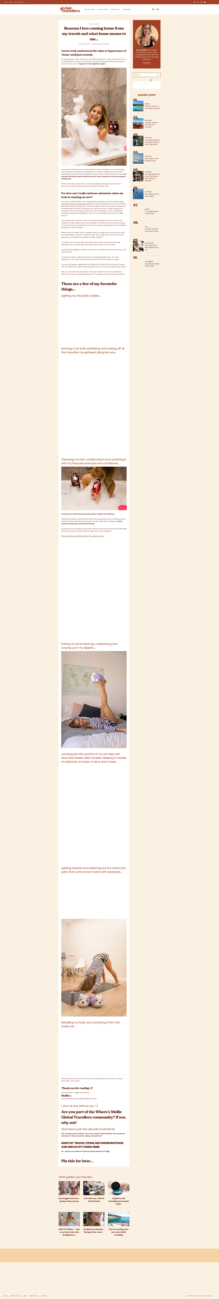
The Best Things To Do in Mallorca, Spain (152, 107)
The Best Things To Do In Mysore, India (152, 230)
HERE (108, 1151)
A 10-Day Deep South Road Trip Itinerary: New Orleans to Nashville (152, 177)
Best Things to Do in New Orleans (152, 195)
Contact (44, 1296)
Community (127, 9)
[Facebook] (198, 2)
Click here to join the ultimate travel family (88, 1129)
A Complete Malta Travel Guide (151, 212)
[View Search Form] (153, 9)
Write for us (34, 1296)
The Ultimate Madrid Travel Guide (152, 265)
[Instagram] (194, 2)
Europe (147, 104)
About (11, 2)
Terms (25, 1296)
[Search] (157, 74)
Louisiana (148, 172)
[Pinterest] (201, 2)
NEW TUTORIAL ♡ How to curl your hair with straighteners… (69, 1232)
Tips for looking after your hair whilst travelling (118, 1232)
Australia (148, 120)
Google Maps (103, 9)
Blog (5, 2)
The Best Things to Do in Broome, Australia (151, 124)
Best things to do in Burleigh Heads (152, 159)
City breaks (149, 261)
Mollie (88, 44)
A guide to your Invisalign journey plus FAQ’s (118, 1201)
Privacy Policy (15, 1296)
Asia (146, 226)
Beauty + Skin (94, 24)
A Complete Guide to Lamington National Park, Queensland (152, 142)
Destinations (90, 9)
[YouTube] (204, 2)
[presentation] (69, 1188)
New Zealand (149, 243)
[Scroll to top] (211, 1294)
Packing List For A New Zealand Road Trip (152, 247)
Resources (115, 9)
